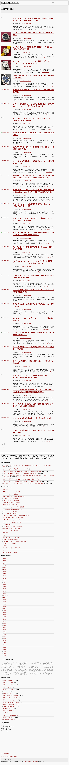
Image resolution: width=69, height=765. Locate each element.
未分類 (4, 712)
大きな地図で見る (5, 753)
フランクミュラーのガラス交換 (26, 667)
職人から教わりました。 (9, 717)
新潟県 (4, 619)
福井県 (4, 569)
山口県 (4, 653)
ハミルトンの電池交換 (23, 674)
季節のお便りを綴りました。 (10, 706)
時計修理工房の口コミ (8, 708)
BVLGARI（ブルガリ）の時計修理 (11, 502)
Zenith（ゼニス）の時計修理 (10, 543)
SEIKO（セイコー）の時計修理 (10, 498)
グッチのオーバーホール (45, 674)
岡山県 (4, 623)
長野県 (4, 612)
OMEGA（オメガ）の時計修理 (10, 494)
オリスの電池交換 (42, 665)
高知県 (4, 599)
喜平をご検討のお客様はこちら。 (9, 756)
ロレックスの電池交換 (34, 662)
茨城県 (4, 586)
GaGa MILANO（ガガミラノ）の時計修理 (13, 517)
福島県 (4, 573)
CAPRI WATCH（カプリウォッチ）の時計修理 (14, 541)
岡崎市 (4, 545)
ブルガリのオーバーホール (16, 669)
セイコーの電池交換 (21, 672)
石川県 (4, 588)
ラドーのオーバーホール (19, 670)
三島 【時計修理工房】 (25, 52)
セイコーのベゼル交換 (41, 672)
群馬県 (4, 578)
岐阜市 (4, 550)
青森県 (4, 563)
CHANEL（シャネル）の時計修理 (11, 548)
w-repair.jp (6, 731)
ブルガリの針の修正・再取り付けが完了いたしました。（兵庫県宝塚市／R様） (22, 471)
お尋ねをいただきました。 (9, 680)
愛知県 (4, 558)
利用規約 (36, 761)
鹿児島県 (5, 595)
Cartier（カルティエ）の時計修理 (11, 500)
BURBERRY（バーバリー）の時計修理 (12, 526)
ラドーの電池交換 (30, 670)
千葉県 (4, 565)
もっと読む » (42, 29)
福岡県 (4, 571)
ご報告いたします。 (8, 687)
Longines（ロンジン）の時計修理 (11, 539)
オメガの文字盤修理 (19, 665)
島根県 (4, 636)
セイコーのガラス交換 (10, 672)
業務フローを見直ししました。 (10, 715)
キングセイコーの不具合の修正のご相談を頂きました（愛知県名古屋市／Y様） (22, 481)
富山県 (4, 647)
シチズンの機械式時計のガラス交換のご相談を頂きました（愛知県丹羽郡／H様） (23, 479)
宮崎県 (4, 610)
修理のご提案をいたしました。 (10, 697)
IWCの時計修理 (7, 524)
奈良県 (4, 616)
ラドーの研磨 (39, 670)
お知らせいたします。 (8, 682)
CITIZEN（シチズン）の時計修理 (11, 530)
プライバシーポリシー (29, 761)
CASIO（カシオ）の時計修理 (10, 552)
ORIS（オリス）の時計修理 (10, 504)
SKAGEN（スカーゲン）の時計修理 (12, 522)
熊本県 (4, 601)
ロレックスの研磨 (44, 662)
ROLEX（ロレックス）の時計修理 (11, 491)
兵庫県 (4, 584)
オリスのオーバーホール (31, 665)
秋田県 (4, 560)
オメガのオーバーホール (43, 663)
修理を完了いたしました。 (9, 700)
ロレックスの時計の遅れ (30, 663)
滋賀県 (4, 634)
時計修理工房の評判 (8, 710)
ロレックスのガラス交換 (21, 662)
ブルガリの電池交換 (29, 669)
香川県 (4, 593)
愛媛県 (4, 567)
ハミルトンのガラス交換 (11, 674)
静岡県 (4, 638)
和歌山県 (5, 649)
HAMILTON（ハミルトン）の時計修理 (12, 509)
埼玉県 (4, 632)
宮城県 (4, 608)
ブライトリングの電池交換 (18, 666)
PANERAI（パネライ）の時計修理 (11, 528)
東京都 (4, 645)
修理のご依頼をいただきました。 (11, 695)
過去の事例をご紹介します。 (10, 719)
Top (1, 763)
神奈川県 (5, 597)
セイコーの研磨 (31, 672)
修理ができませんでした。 (9, 693)
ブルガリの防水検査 (7, 670)
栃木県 (4, 640)
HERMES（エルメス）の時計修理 (11, 519)
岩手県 (4, 591)
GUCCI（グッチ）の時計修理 (10, 513)
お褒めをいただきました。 (9, 684)
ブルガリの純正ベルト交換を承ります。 (13, 469)
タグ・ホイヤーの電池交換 (18, 673)
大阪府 (4, 627)
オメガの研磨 (10, 665)
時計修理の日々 (10, 3)
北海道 (4, 582)
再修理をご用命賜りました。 (10, 704)
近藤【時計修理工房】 (25, 38)
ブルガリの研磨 (39, 669)
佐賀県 (4, 629)
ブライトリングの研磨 (31, 666)
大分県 (4, 621)
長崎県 (4, 614)
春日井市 (5, 532)
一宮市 (4, 535)
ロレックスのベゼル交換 (17, 663)
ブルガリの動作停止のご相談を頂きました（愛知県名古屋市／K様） (19, 473)
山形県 (4, 651)
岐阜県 (4, 576)
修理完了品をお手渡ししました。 (11, 702)
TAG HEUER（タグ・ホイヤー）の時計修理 (14, 496)
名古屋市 (5, 489)
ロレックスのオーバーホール (8, 662)
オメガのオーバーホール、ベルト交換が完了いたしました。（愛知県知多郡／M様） (23, 483)
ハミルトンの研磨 (34, 674)
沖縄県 (4, 625)
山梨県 (4, 655)
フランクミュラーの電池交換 (42, 667)
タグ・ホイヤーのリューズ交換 (34, 673)
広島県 (4, 580)
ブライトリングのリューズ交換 (45, 666)
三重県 (4, 606)
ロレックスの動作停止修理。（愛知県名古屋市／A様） (33, 418)
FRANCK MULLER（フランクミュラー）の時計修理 (16, 515)
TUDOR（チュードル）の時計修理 (11, 537)
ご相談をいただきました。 (9, 689)
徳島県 (4, 642)
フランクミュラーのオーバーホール (9, 667)
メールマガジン (7, 691)
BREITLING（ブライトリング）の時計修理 (13, 507)
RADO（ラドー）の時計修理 (10, 511)
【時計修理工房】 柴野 (25, 23)
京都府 (4, 604)
